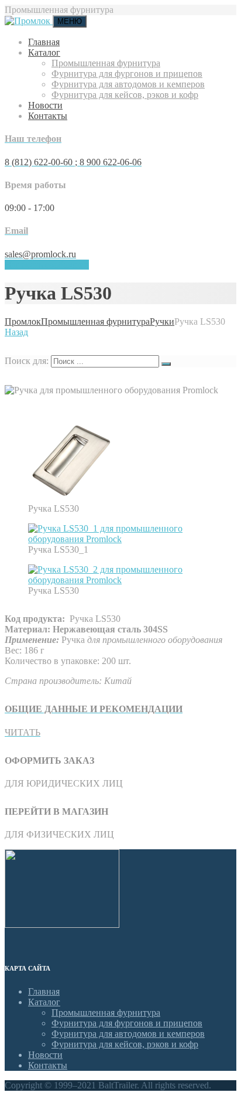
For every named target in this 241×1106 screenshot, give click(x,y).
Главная (44, 42)
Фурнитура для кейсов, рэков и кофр (124, 95)
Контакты (47, 116)
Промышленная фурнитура (105, 63)
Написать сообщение (47, 265)
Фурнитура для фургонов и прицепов (126, 74)
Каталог (44, 52)
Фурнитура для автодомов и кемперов (128, 84)
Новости (45, 105)
